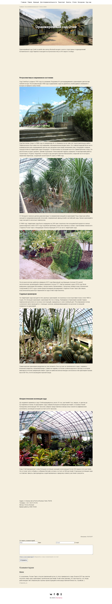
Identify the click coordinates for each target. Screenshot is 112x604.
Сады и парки (42, 6)
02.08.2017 (21, 574)
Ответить (22, 583)
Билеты (68, 2)
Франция (36, 2)
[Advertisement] (56, 64)
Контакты (59, 598)
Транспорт (61, 2)
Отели (74, 2)
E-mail (77, 542)
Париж (30, 2)
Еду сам (88, 2)
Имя (39, 542)
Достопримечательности (48, 2)
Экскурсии (81, 2)
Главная (23, 2)
